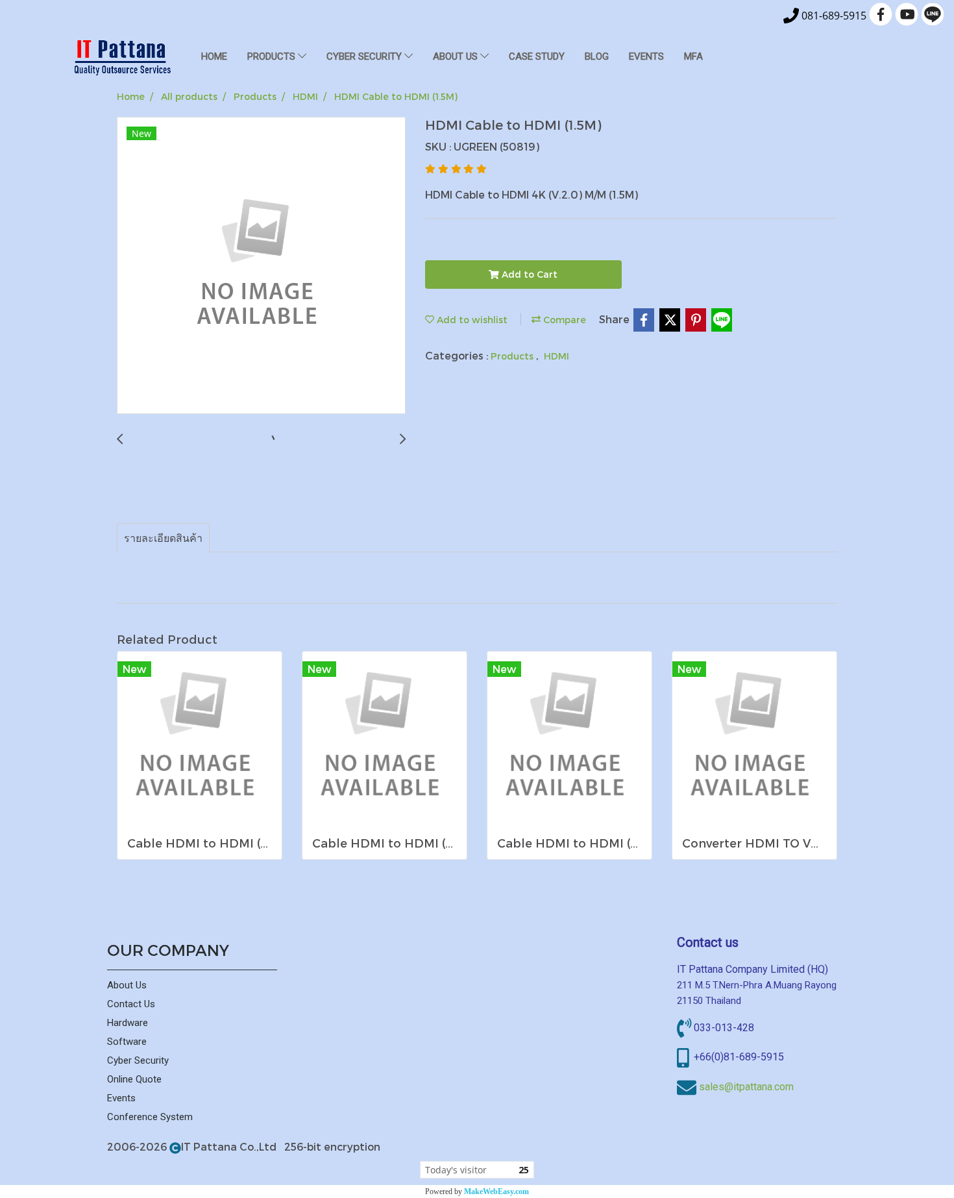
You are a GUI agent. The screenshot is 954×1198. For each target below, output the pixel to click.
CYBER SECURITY (365, 56)
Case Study (537, 56)
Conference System (150, 1117)
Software (127, 1041)
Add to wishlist (471, 319)
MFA (693, 56)
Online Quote (134, 1079)
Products (513, 355)
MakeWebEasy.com (496, 1191)
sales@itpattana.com (746, 1087)
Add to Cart (528, 274)
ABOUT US (456, 56)
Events (646, 56)
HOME (214, 56)
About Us (127, 985)
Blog (597, 56)
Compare (563, 319)
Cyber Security (138, 1060)
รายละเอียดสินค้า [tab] (163, 538)
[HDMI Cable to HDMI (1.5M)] (261, 266)
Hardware (127, 1023)
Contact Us (131, 1004)
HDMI (556, 355)
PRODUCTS (272, 56)
